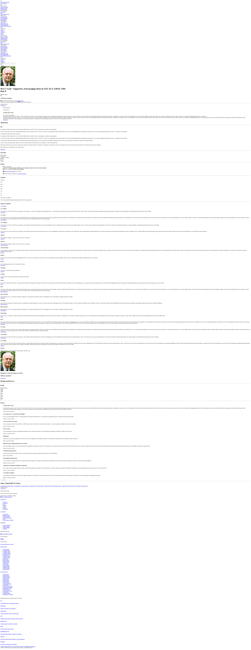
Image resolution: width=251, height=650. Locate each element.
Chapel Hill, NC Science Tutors (68, 486)
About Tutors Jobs (4, 23)
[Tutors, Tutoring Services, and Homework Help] (5, 2)
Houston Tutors (6, 582)
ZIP (1, 64)
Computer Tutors (6, 552)
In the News (5, 509)
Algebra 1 (3, 232)
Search (2, 65)
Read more (5, 119)
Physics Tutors (6, 561)
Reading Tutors (6, 562)
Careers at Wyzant (7, 525)
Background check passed (9, 171)
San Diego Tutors (6, 593)
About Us (3, 29)
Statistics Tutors (6, 567)
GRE (2, 284)
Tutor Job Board (6, 527)
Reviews (5, 505)
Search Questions (4, 17)
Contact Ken (3, 105)
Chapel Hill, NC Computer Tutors (36, 486)
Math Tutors (5, 558)
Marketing (3, 297)
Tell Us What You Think (8, 520)
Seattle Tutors (6, 592)
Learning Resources (7, 517)
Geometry (3, 271)
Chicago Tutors (6, 578)
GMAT (2, 277)
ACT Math (3, 212)
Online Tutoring (4, 9)
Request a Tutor (6, 515)
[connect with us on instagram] (1, 539)
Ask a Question (4, 19)
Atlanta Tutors (6, 574)
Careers (2, 30)
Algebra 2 (3, 238)
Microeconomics (4, 304)
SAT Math (3, 324)
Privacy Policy (20, 646)
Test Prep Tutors (6, 568)
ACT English (3, 206)
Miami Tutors (6, 585)
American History (4, 245)
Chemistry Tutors (6, 551)
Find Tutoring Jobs (4, 25)
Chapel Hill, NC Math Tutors (82, 486)
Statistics (2, 345)
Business (2, 252)
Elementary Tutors (7, 554)
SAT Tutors (5, 563)
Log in (2, 3)
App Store (3, 497)
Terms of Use (14, 646)
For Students (3, 11)
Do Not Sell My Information (29, 646)
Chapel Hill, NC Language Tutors (21, 486)
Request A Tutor (4, 8)
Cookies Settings (7, 646)
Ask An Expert (4, 16)
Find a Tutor (5, 514)
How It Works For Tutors (6, 26)
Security (5, 507)
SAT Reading (3, 331)
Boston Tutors (6, 575)
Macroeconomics (4, 291)
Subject (2, 63)
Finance (2, 259)
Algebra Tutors (6, 549)
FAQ (2, 13)
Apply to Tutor (6, 526)
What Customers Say (5, 14)
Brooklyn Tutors (6, 576)
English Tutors (6, 555)
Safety (4, 506)
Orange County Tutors (7, 587)
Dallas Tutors (6, 579)
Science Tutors (6, 564)
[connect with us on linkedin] (3, 539)
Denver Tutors (6, 580)
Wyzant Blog (3, 20)
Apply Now (3, 22)
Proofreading (3, 310)
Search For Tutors (4, 7)
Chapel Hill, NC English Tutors (7, 486)
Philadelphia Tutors (7, 588)
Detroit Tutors (6, 581)
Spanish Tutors (6, 565)
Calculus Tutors (6, 550)
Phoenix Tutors (6, 589)
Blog (4, 519)
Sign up (5, 3)
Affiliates (5, 528)
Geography (3, 265)
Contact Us (3, 32)
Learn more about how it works (7, 544)
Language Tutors (6, 557)
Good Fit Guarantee (19, 100)
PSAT (2, 316)
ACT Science (3, 226)
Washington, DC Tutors (8, 594)
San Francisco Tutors (7, 590)
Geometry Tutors (6, 556)
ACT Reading (3, 220)
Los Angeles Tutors (7, 583)
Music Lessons (6, 560)
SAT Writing (3, 338)
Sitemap (2, 646)
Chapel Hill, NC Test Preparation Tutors (52, 486)
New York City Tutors (7, 586)
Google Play (9, 497)
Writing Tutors (6, 569)
